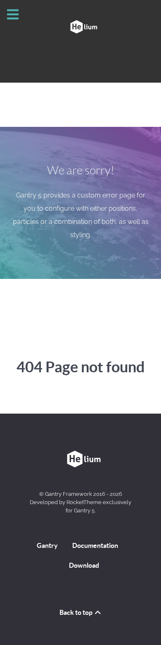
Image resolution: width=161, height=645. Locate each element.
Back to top (76, 612)
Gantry (47, 545)
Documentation (95, 545)
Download (84, 565)
